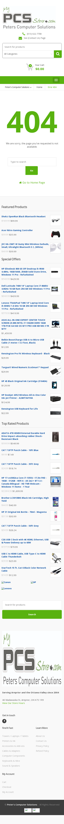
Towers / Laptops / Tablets (15, 736)
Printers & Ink (8, 741)
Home (39, 87)
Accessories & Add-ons (13, 746)
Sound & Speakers (11, 765)
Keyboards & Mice (11, 760)
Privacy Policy (42, 746)
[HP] (33, 582)
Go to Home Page (33, 182)
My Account (8, 792)
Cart (4, 782)
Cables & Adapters (11, 750)
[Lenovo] (6, 588)
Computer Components (13, 755)
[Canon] (6, 582)
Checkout (6, 787)
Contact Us (41, 741)
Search (32, 614)
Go (31, 170)
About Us (40, 736)
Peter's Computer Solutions (17, 87)
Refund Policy (42, 750)
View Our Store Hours (13, 702)
